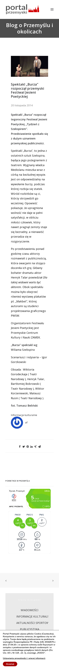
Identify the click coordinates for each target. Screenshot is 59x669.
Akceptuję (10, 664)
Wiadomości (29, 610)
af (26, 422)
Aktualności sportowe (33, 623)
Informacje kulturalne (24, 415)
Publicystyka (29, 629)
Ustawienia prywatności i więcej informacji (24, 658)
